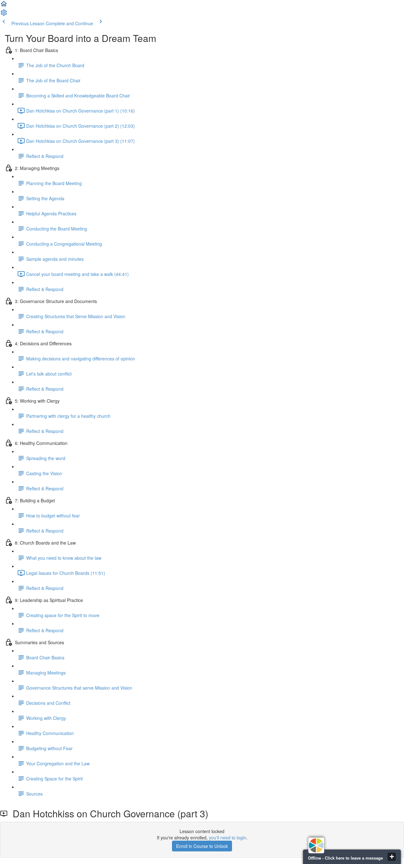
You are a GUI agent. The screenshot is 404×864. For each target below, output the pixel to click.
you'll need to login (227, 837)
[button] (4, 6)
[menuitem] (4, 14)
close (392, 857)
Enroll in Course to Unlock (202, 846)
